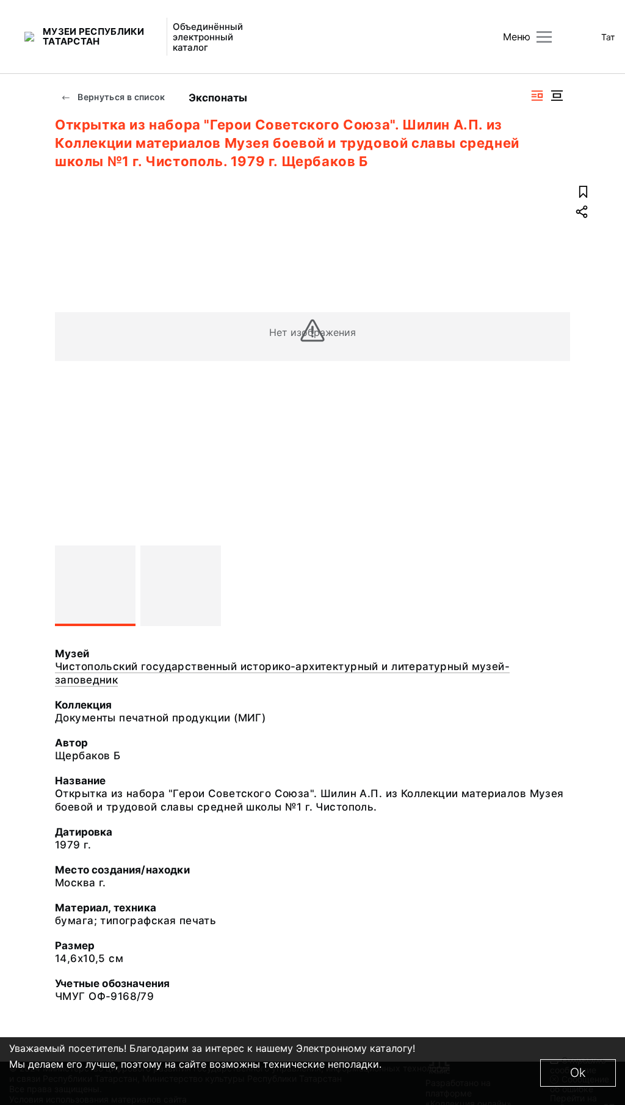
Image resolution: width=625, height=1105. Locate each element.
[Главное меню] (544, 37)
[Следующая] (555, 585)
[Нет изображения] (95, 585)
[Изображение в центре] (556, 95)
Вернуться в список (120, 97)
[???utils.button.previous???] (69, 585)
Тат (608, 37)
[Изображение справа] (537, 95)
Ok (578, 1072)
